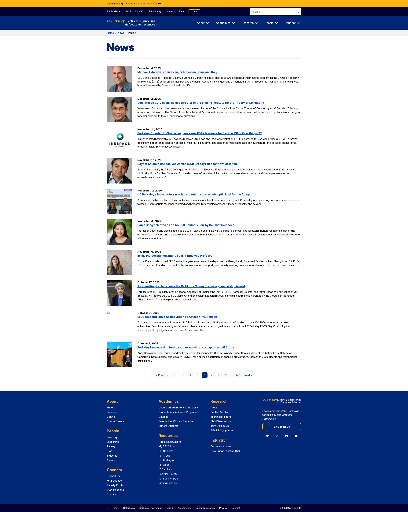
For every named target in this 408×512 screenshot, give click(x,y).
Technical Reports (221, 416)
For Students (113, 11)
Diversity (112, 412)
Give (194, 11)
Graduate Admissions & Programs (178, 412)
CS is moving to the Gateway (141, 3)
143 (238, 375)
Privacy (223, 508)
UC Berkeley (128, 508)
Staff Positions (115, 489)
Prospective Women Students (176, 421)
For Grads (164, 455)
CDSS (170, 508)
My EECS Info (167, 446)
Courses (163, 416)
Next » (249, 375)
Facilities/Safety (168, 474)
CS (115, 508)
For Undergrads (167, 460)
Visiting (111, 416)
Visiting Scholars (168, 483)
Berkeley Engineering (150, 508)
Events (182, 11)
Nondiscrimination (205, 508)
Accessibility (184, 508)
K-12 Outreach (115, 480)
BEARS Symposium (222, 430)
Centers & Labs (219, 412)
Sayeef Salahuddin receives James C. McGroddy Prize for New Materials (187, 164)
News (170, 11)
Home (110, 32)
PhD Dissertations (221, 421)
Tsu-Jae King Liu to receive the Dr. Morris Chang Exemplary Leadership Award (191, 286)
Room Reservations (170, 441)
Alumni (111, 460)
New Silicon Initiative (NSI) (226, 451)
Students (112, 455)
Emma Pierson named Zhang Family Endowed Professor (175, 255)
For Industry (155, 11)
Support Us (113, 476)
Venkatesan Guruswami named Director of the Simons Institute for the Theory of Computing (200, 102)
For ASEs (164, 464)
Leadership (113, 441)
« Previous (163, 375)
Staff (110, 451)
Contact (111, 494)
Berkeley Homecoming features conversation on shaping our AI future (185, 347)
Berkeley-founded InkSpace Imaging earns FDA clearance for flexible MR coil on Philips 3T (199, 133)
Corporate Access (221, 446)
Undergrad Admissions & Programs (179, 407)
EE (108, 508)
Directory (112, 437)
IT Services (165, 469)
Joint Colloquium (220, 425)
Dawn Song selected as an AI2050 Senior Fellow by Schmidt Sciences (185, 225)
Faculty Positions (117, 485)
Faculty (111, 446)
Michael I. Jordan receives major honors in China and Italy (177, 72)
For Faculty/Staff (134, 11)
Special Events (115, 421)
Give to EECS (281, 426)
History (111, 407)
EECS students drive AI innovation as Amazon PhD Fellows (177, 316)
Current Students (168, 425)
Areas (214, 407)
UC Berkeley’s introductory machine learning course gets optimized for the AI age (194, 194)
